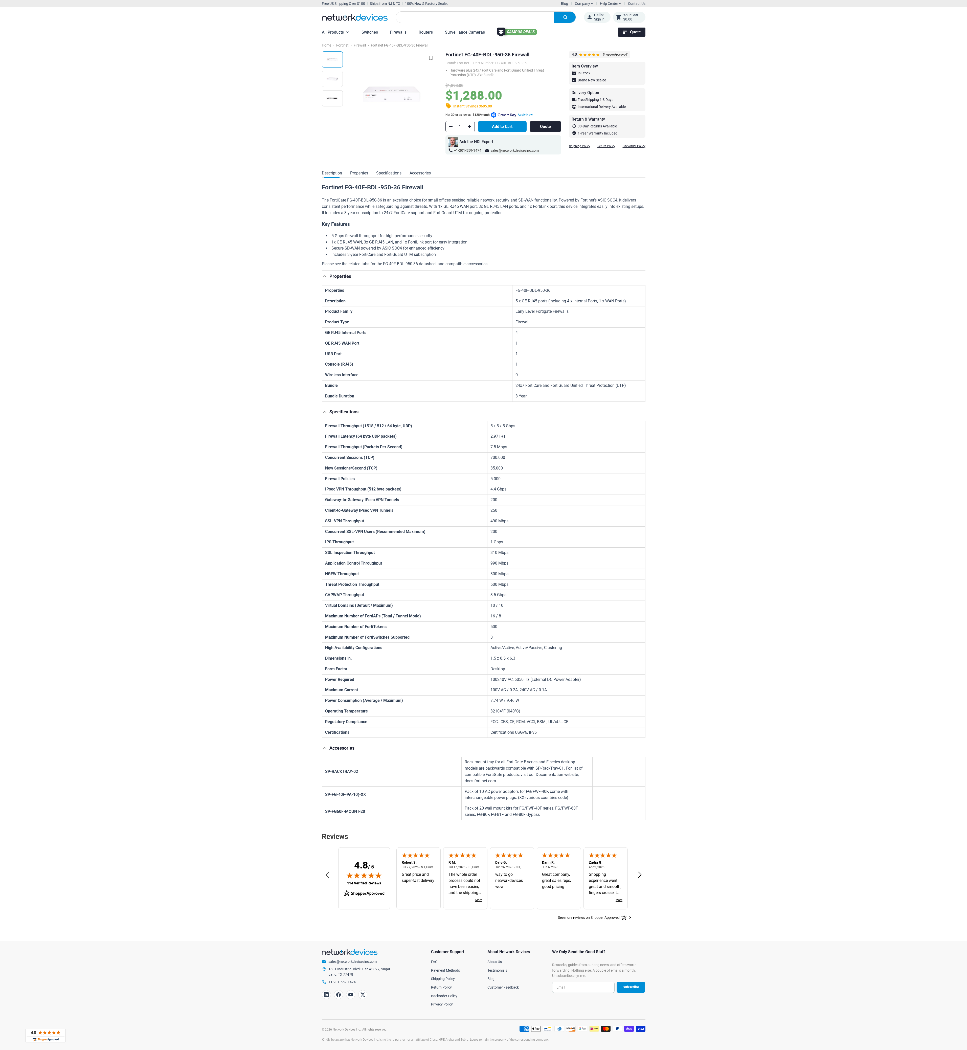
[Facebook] (338, 994)
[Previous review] (327, 875)
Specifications (388, 173)
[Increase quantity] (469, 126)
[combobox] (486, 17)
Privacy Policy (442, 1004)
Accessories (420, 173)
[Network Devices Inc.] (355, 17)
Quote (635, 32)
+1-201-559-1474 (467, 150)
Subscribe (631, 987)
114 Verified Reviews (364, 883)
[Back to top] (324, 276)
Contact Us (636, 4)
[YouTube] (350, 994)
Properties (359, 173)
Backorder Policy (634, 146)
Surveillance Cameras (465, 32)
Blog (564, 4)
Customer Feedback (503, 987)
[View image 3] (332, 98)
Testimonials (497, 970)
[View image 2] (332, 79)
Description (332, 173)
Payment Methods (445, 970)
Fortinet (342, 45)
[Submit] (565, 17)
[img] (364, 875)
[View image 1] (332, 59)
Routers (426, 32)
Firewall (360, 45)
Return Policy (606, 146)
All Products (333, 32)
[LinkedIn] (326, 994)
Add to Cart (502, 126)
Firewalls (398, 32)
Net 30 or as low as (489, 115)
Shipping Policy (579, 146)
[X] (362, 994)
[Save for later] (430, 57)
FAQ (434, 962)
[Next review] (639, 875)
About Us (494, 962)
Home (326, 45)
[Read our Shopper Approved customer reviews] (45, 1035)
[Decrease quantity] (451, 126)
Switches (370, 32)
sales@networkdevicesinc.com (514, 150)
